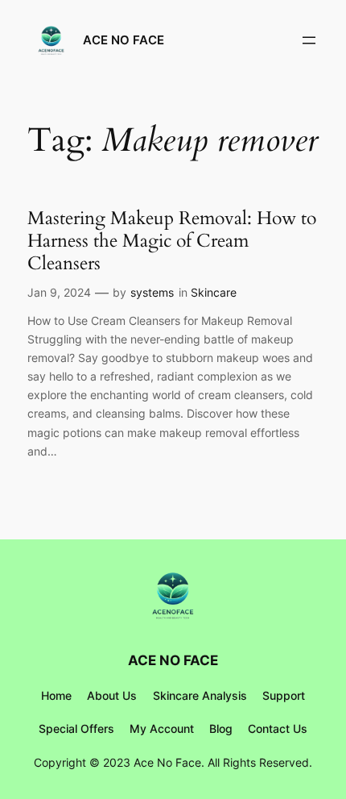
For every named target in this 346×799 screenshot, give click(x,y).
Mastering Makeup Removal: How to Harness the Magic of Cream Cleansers (171, 240)
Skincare (214, 292)
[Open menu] (309, 40)
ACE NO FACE (123, 40)
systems (152, 292)
